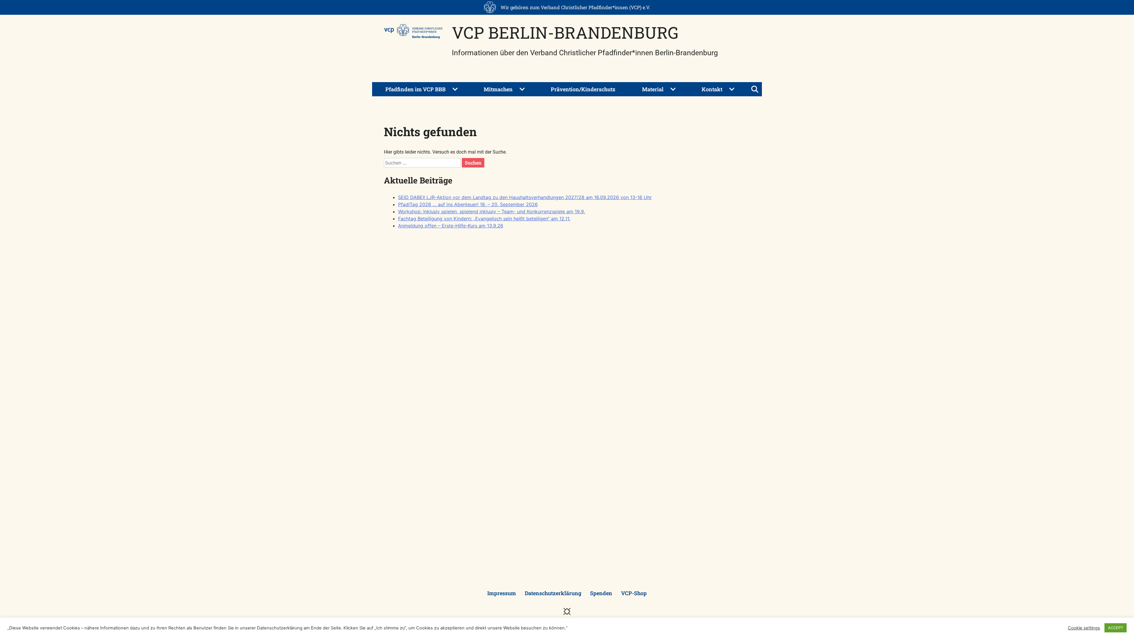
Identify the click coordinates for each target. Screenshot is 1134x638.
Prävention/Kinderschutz (583, 89)
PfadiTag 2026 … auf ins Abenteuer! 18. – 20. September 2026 (468, 204)
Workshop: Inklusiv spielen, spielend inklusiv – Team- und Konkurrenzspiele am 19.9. (491, 211)
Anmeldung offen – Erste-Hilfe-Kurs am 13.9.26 (450, 226)
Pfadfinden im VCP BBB (415, 89)
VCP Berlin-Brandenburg (565, 32)
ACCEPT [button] (1115, 627)
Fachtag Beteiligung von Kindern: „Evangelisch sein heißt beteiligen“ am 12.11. (484, 219)
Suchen (473, 163)
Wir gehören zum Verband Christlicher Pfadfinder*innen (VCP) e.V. (575, 7)
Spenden (601, 593)
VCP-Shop (634, 593)
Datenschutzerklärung (553, 593)
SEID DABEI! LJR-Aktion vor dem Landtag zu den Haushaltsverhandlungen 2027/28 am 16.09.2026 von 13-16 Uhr (525, 197)
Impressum (501, 593)
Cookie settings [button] (1084, 628)
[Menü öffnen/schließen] (755, 89)
